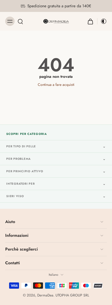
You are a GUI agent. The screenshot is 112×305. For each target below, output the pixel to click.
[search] (20, 21)
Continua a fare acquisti (56, 84)
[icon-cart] (90, 21)
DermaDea (45, 295)
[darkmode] (102, 21)
